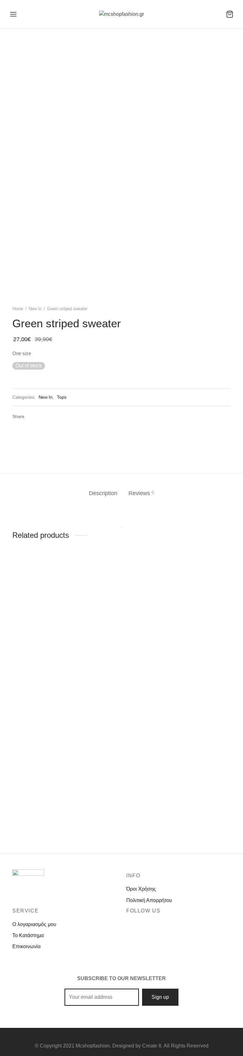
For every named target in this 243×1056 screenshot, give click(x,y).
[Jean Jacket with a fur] (45, 765)
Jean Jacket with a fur (36, 820)
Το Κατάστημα (28, 935)
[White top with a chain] (45, 629)
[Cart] (230, 14)
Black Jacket (102, 671)
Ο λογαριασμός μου (34, 924)
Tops (61, 397)
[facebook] (128, 924)
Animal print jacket (185, 661)
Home (17, 308)
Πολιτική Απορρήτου (149, 900)
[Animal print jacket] (197, 612)
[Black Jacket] (121, 616)
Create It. (152, 1045)
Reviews (141, 493)
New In (35, 308)
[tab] (103, 493)
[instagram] (135, 924)
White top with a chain (37, 696)
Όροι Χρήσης (141, 889)
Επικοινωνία (26, 946)
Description (103, 493)
